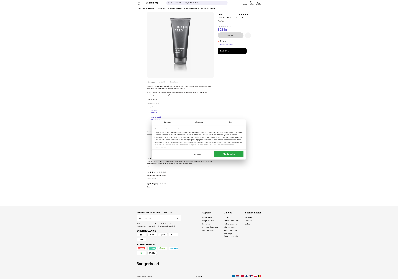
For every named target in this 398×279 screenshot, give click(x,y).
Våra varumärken (230, 227)
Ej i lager (230, 35)
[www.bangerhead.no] (251, 276)
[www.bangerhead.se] (233, 276)
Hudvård (151, 8)
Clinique (220, 14)
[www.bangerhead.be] (259, 276)
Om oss (226, 217)
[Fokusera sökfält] (169, 3)
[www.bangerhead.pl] (255, 276)
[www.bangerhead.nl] (238, 276)
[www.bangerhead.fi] (246, 276)
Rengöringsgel (191, 8)
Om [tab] (230, 122)
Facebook (248, 217)
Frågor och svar (208, 221)
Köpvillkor (206, 224)
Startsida (141, 8)
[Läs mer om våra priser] (229, 26)
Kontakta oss (207, 217)
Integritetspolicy (208, 230)
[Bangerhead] (153, 3)
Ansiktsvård (162, 8)
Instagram (248, 221)
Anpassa (197, 154)
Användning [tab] (162, 82)
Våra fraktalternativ (231, 230)
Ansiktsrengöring (176, 8)
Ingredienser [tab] (174, 82)
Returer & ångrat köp (210, 227)
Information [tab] (199, 122)
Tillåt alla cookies (229, 154)
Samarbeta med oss (231, 221)
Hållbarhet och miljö (231, 224)
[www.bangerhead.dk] (242, 276)
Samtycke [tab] (167, 122)
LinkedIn (248, 224)
